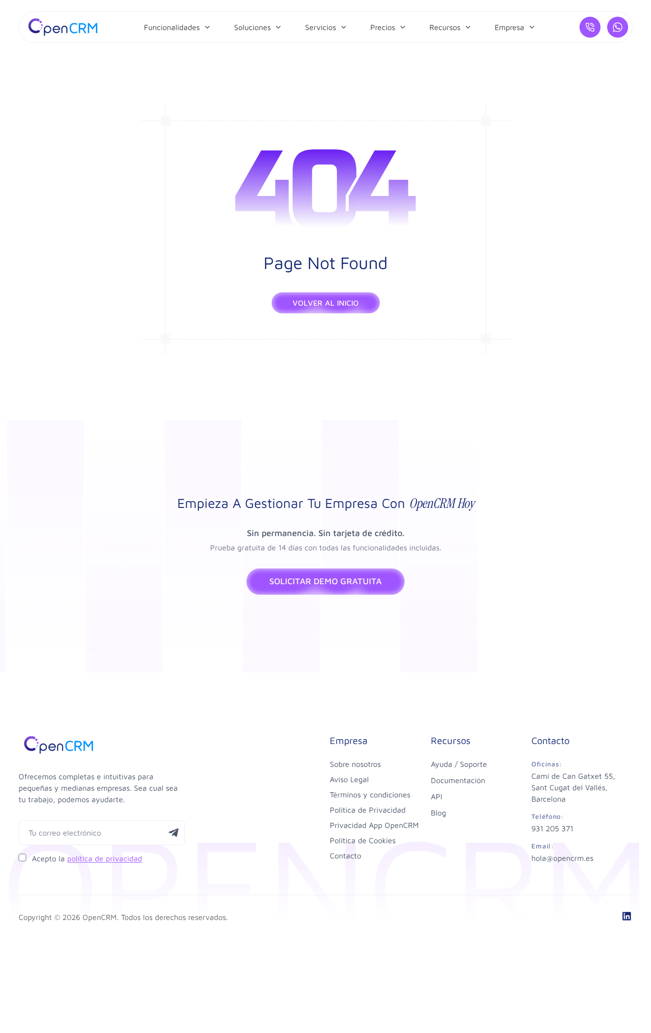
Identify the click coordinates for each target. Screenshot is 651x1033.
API (436, 796)
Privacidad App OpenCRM (374, 825)
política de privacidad (104, 858)
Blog (438, 812)
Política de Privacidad (368, 810)
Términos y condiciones (370, 794)
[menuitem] (177, 27)
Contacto (345, 855)
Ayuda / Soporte (459, 764)
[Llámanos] (590, 27)
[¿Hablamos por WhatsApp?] (617, 27)
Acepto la (87, 858)
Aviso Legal (349, 779)
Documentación (458, 780)
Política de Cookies (363, 840)
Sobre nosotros (355, 764)
